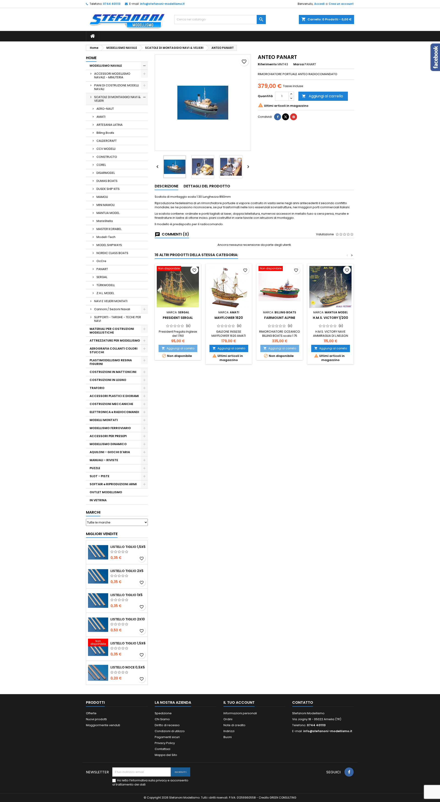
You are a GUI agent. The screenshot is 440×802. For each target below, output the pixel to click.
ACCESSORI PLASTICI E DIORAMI (114, 396)
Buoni (227, 737)
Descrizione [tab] (166, 186)
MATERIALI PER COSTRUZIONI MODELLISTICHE (112, 331)
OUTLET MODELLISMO (106, 492)
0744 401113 (112, 4)
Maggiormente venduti (103, 725)
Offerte (91, 713)
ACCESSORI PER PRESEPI (108, 436)
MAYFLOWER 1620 (228, 317)
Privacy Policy (165, 743)
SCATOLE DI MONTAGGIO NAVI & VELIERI (117, 99)
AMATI (100, 117)
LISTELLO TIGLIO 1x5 (126, 595)
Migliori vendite (102, 533)
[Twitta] (285, 116)
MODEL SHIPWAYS (109, 245)
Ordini (227, 719)
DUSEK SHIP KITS (108, 189)
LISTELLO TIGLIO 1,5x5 (128, 547)
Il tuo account (239, 702)
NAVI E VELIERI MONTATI (110, 301)
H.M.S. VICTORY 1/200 (330, 317)
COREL (101, 165)
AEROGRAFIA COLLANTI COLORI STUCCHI (114, 350)
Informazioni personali (240, 713)
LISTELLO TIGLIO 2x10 (127, 619)
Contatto (302, 702)
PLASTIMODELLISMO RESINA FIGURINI (111, 362)
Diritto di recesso (167, 725)
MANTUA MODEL (107, 213)
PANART (102, 269)
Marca (298, 64)
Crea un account (341, 4)
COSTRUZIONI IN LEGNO (108, 380)
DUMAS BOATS (107, 181)
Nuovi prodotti (96, 719)
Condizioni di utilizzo (170, 731)
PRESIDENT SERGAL (178, 317)
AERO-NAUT (105, 109)
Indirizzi (228, 731)
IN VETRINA (98, 500)
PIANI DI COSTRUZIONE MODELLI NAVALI (116, 87)
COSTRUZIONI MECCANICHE (111, 404)
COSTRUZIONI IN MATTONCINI (113, 372)
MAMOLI (102, 197)
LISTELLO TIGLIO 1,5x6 (128, 643)
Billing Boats (105, 133)
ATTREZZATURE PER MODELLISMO (115, 340)
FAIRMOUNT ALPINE (279, 317)
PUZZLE (95, 468)
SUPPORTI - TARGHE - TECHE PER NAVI (117, 319)
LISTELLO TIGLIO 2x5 (126, 571)
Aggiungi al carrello (322, 96)
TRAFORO (97, 388)
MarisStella (104, 221)
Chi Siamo (162, 719)
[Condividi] (277, 116)
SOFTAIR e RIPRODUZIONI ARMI (113, 484)
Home (91, 57)
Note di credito (234, 725)
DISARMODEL (105, 173)
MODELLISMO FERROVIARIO (110, 428)
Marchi (93, 512)
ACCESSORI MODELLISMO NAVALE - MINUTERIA (112, 75)
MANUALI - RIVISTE (104, 460)
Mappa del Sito (166, 755)
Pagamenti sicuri (167, 737)
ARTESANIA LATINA (109, 125)
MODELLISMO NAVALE (106, 65)
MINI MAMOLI (105, 205)
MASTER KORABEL (108, 229)
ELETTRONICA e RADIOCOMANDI (114, 412)
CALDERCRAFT (106, 141)
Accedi (319, 4)
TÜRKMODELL (105, 285)
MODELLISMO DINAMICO (108, 444)
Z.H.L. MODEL (105, 293)
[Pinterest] (293, 116)
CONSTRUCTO (106, 157)
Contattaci (162, 749)
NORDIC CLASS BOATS (112, 253)
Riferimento (267, 64)
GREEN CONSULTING (283, 797)
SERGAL (101, 277)
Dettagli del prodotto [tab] (207, 186)
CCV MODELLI (106, 149)
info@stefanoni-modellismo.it (162, 4)
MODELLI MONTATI (104, 420)
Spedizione (163, 713)
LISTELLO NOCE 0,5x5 (127, 667)
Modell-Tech (106, 237)
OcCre (101, 261)
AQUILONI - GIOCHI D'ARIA (110, 452)
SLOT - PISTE (99, 476)
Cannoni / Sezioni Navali (112, 309)
